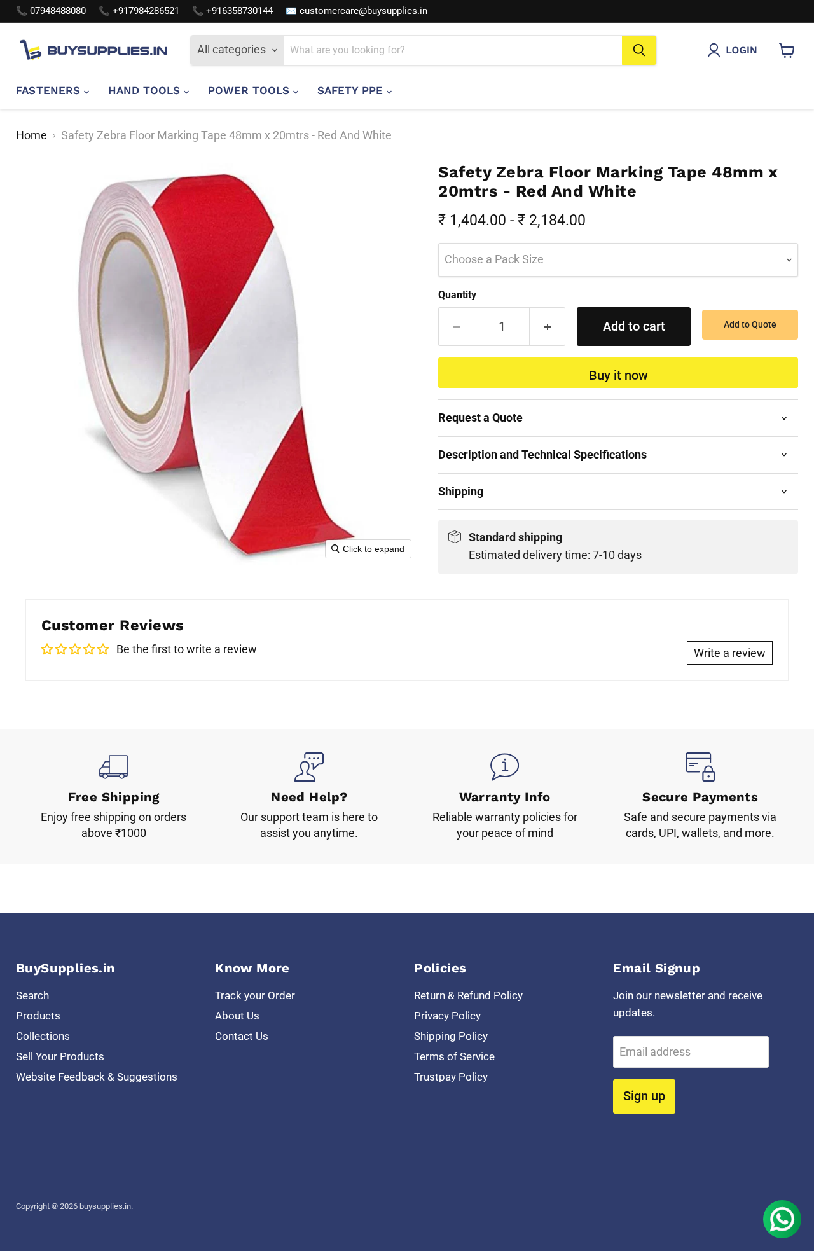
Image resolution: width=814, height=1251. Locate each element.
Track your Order (255, 995)
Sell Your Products (60, 1056)
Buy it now (618, 375)
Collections (43, 1036)
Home (31, 135)
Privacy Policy (447, 1015)
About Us (237, 1015)
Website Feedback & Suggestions (96, 1076)
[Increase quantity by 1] (547, 326)
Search (32, 995)
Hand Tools (146, 90)
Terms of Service (454, 1056)
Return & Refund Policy (468, 995)
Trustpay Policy (451, 1076)
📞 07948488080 (51, 11)
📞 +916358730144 (232, 11)
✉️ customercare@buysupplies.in (356, 11)
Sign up (644, 1095)
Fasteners (50, 90)
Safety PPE (352, 90)
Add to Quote (750, 324)
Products (38, 1015)
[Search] (639, 50)
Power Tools (250, 90)
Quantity (457, 295)
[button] (735, 50)
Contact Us (241, 1036)
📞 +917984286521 (139, 11)
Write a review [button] (730, 653)
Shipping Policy (451, 1036)
